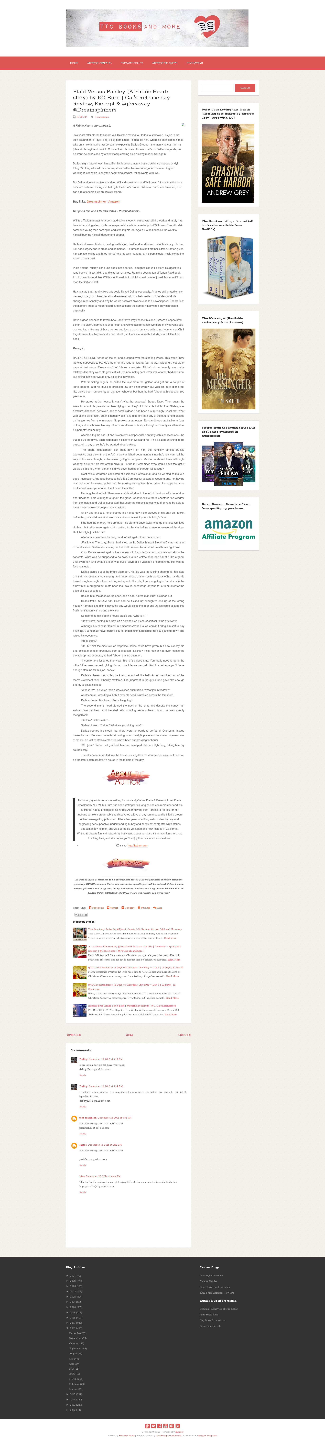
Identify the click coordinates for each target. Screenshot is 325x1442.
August (73, 1353)
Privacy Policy (132, 63)
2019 (72, 1312)
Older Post (184, 1034)
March (73, 1379)
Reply (82, 1075)
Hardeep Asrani (127, 1435)
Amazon (114, 201)
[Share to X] (82, 914)
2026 (73, 1275)
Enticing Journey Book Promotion (219, 1309)
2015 (72, 1394)
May (71, 1368)
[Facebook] (159, 1427)
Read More (170, 938)
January (73, 1389)
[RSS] (178, 1427)
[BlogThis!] (79, 914)
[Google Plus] (147, 1427)
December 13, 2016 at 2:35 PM (105, 1144)
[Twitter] (153, 1427)
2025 (73, 1281)
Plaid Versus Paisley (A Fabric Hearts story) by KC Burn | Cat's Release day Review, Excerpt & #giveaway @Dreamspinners (121, 101)
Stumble (145, 907)
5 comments (102, 117)
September (75, 1348)
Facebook (97, 907)
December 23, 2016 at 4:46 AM (103, 1176)
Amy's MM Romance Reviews (217, 1292)
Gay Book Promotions (212, 1320)
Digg (159, 907)
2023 (73, 1291)
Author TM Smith (165, 63)
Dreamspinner (96, 201)
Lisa (82, 1176)
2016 (72, 1328)
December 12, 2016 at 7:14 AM (106, 1086)
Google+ (129, 907)
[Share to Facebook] (86, 914)
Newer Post (74, 1034)
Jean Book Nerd (209, 1314)
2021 (72, 1302)
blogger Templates (207, 1435)
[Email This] (76, 914)
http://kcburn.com (138, 845)
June (71, 1363)
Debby (83, 1059)
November (75, 1338)
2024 (73, 1286)
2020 (73, 1307)
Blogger (179, 1432)
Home (74, 63)
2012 (72, 1410)
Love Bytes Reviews (211, 1275)
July (71, 1358)
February (74, 1384)
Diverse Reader (208, 1281)
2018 (72, 1317)
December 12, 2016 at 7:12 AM (106, 1059)
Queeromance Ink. (210, 1326)
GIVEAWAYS (195, 63)
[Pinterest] (171, 1427)
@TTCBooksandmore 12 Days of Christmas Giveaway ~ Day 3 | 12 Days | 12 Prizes (135, 967)
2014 (72, 1399)
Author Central (99, 63)
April (72, 1374)
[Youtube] (165, 1427)
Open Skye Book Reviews (215, 1287)
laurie (83, 1144)
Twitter (113, 907)
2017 (72, 1323)
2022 (73, 1296)
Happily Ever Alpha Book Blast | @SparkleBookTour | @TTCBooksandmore (132, 1005)
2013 (72, 1404)
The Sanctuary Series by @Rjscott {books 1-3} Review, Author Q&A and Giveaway (135, 929)
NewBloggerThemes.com (168, 1435)
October (74, 1343)
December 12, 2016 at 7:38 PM (115, 1117)
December (75, 1333)
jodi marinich (88, 1117)
